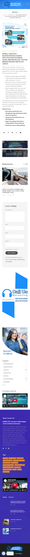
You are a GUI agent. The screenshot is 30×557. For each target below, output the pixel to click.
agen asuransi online (7, 460)
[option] (15, 181)
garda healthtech (15, 366)
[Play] (4, 406)
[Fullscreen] (25, 406)
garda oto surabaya (7, 469)
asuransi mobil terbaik (8, 467)
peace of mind (6, 471)
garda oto (4, 195)
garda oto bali (17, 467)
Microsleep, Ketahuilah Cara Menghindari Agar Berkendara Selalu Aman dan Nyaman (16, 113)
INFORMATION (11, 14)
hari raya (15, 375)
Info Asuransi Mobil (15, 378)
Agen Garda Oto (6, 462)
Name (6, 224)
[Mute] (23, 406)
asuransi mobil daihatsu (8, 465)
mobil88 (14, 469)
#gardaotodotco (12, 458)
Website (7, 241)
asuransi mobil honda (19, 465)
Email (6, 232)
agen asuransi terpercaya (18, 460)
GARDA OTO (5, 51)
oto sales (19, 469)
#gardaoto (5, 458)
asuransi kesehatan (15, 363)
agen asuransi (20, 458)
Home (4, 14)
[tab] (5, 497)
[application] (15, 400)
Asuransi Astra (14, 462)
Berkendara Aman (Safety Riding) (15, 125)
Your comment (8, 210)
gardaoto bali (15, 372)
